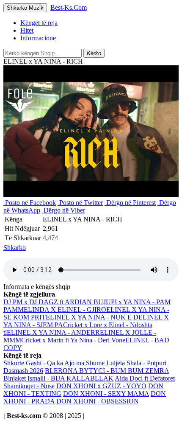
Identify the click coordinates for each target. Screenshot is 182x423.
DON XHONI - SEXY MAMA (106, 393)
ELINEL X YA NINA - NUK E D (92, 317)
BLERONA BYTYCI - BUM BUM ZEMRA (107, 370)
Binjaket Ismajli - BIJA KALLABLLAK (58, 378)
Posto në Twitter (80, 202)
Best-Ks (68, 7)
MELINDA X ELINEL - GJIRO (62, 309)
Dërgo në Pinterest (130, 202)
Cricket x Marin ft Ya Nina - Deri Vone (73, 340)
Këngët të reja (39, 22)
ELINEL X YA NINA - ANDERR (53, 332)
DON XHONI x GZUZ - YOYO (101, 385)
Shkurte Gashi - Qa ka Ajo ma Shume (54, 363)
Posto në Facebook (29, 202)
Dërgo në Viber (63, 210)
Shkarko (14, 247)
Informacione (38, 38)
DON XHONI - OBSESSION (97, 401)
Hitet (26, 30)
